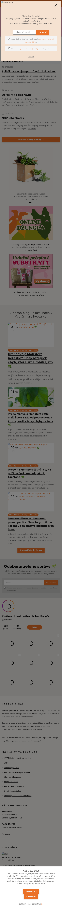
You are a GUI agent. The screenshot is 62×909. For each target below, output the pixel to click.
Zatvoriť (31, 57)
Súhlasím (31, 897)
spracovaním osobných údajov (29, 49)
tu (42, 904)
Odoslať (42, 32)
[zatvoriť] (55, 5)
